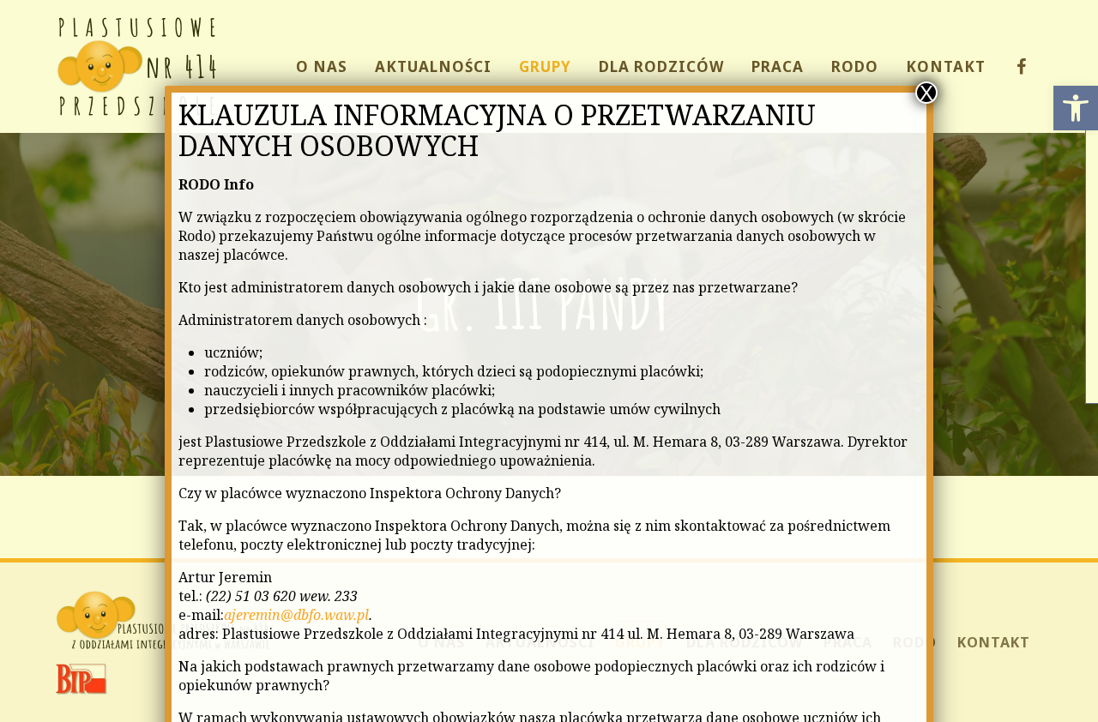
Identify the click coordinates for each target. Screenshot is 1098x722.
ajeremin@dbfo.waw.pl (296, 614)
